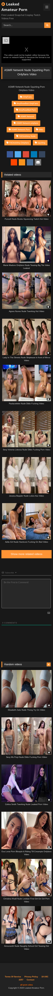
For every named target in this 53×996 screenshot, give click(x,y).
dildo (41, 129)
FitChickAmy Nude (27, 136)
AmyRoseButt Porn (27, 110)
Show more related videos (26, 554)
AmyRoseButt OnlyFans (27, 103)
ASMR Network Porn (20, 129)
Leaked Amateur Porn (14, 7)
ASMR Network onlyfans (27, 123)
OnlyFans (27, 97)
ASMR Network (27, 116)
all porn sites (26, 985)
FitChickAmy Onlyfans (19, 143)
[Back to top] (44, 987)
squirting (41, 143)
